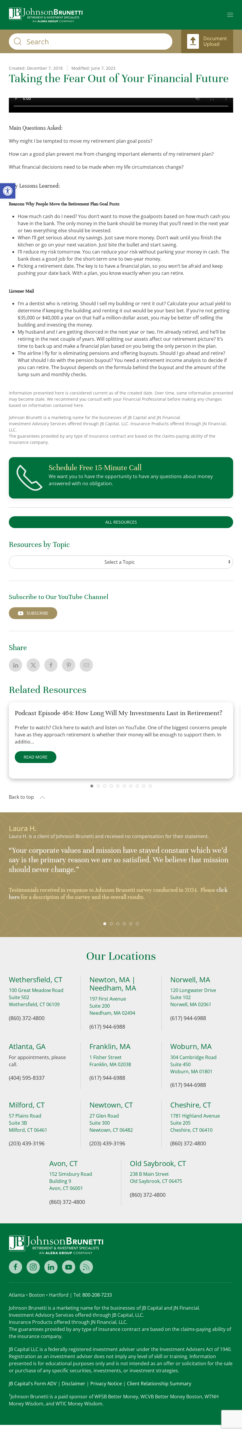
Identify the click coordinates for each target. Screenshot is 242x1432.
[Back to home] (46, 15)
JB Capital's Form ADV (33, 1383)
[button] (230, 15)
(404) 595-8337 (27, 1077)
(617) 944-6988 (107, 1026)
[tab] (91, 786)
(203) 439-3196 (27, 1143)
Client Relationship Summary (159, 1383)
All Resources (121, 522)
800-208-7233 (97, 1295)
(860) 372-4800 (27, 1018)
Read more (36, 757)
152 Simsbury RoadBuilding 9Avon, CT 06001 (70, 1181)
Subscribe (37, 613)
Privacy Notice (106, 1383)
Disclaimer (73, 1383)
